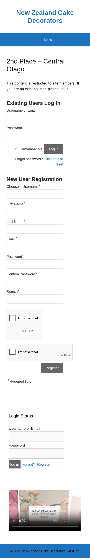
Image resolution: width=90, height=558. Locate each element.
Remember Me (31, 149)
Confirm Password (22, 273)
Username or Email (21, 110)
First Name (16, 203)
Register (44, 464)
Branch (13, 291)
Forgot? (28, 464)
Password (14, 128)
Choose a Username (24, 186)
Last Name (16, 221)
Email (12, 238)
